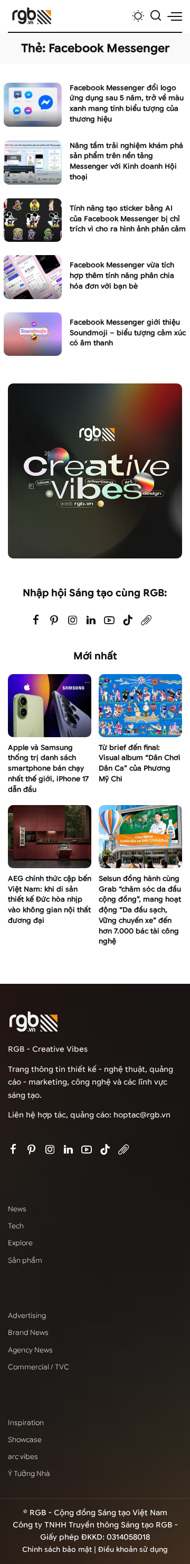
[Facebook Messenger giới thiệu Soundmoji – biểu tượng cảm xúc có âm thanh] (33, 334)
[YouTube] (109, 621)
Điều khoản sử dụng (133, 1549)
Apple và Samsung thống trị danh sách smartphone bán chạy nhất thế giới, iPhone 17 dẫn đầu (48, 768)
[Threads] (146, 621)
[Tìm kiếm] (155, 16)
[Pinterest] (54, 621)
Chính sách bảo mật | (60, 1549)
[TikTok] (127, 621)
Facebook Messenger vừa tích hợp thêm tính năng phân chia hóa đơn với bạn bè (122, 275)
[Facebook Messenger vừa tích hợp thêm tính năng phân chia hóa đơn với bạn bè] (33, 277)
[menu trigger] (174, 16)
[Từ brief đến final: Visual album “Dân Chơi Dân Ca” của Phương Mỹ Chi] (140, 705)
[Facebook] (36, 621)
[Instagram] (73, 621)
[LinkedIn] (91, 621)
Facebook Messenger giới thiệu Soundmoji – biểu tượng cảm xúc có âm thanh (128, 333)
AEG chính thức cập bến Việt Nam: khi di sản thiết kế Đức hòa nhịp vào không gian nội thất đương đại (49, 899)
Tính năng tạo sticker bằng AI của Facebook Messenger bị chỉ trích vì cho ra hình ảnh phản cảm (128, 219)
